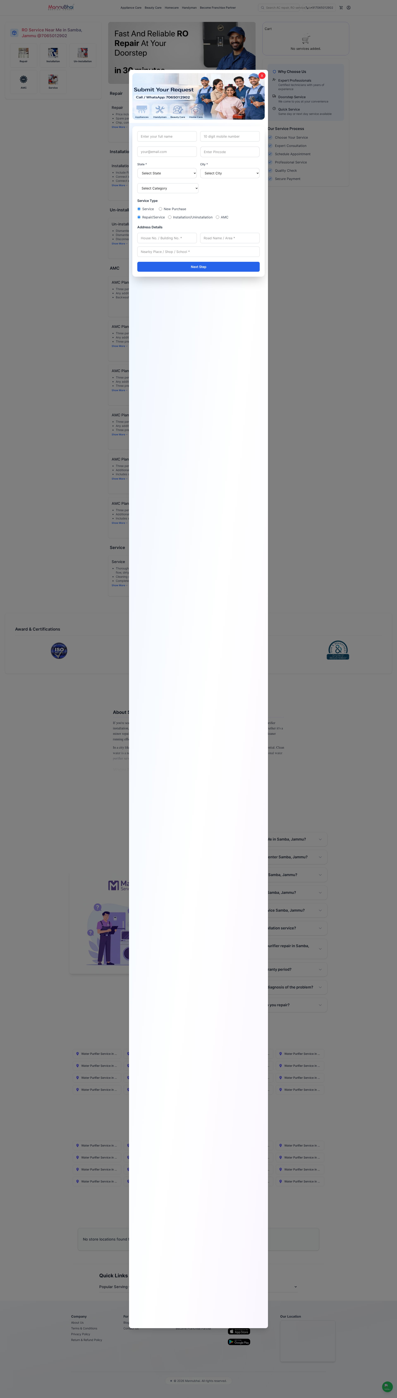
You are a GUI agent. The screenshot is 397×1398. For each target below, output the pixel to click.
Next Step (198, 267)
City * (204, 164)
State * (142, 164)
